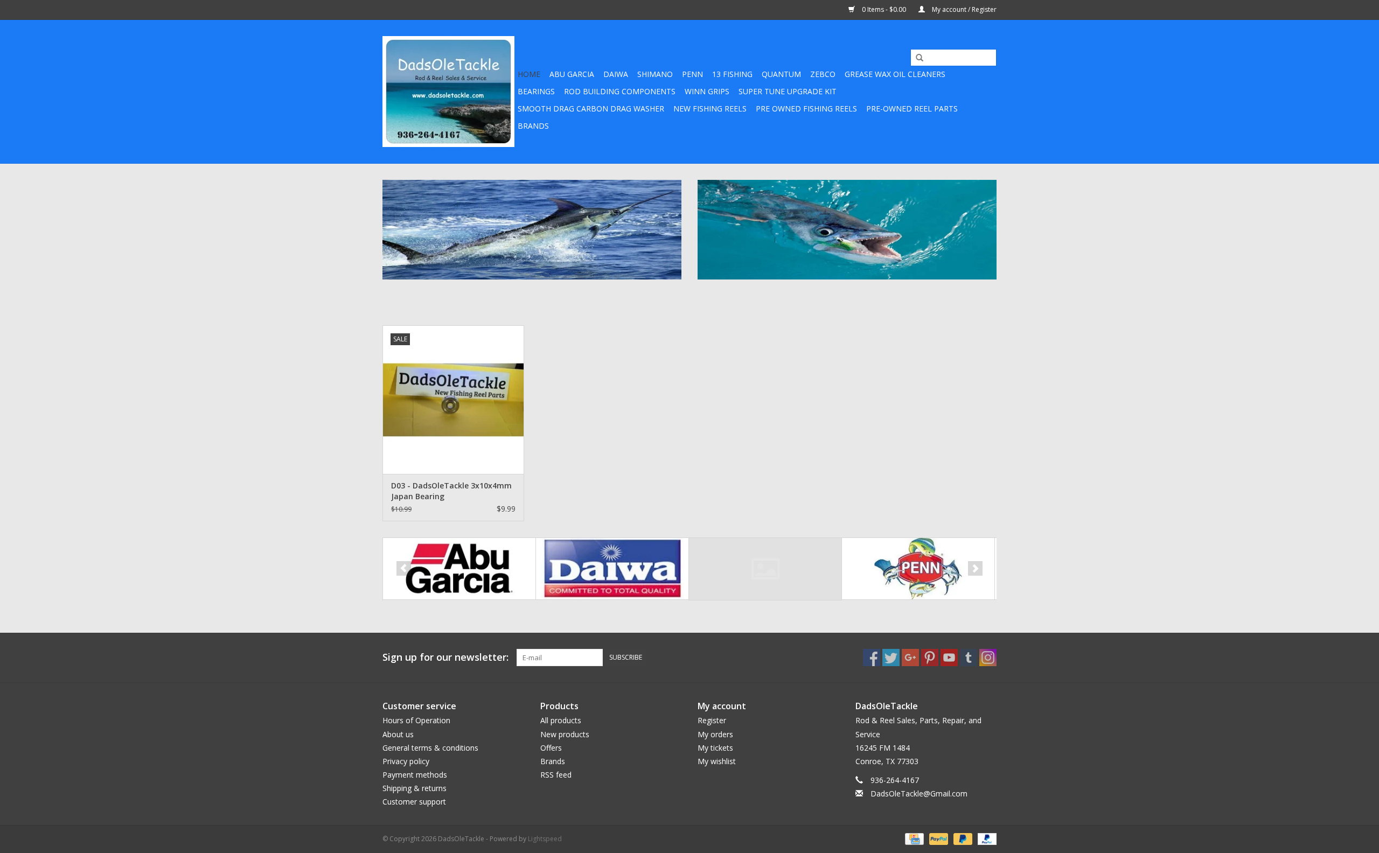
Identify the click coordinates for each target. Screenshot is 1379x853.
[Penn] (918, 569)
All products (560, 720)
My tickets (715, 748)
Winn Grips (707, 91)
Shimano (655, 74)
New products (564, 734)
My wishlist (717, 761)
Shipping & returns (414, 788)
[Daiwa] (612, 569)
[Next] (975, 568)
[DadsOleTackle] (448, 91)
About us (398, 734)
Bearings (536, 91)
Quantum (781, 74)
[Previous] (403, 568)
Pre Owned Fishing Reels (806, 108)
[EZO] (765, 569)
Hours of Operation (416, 720)
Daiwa (615, 74)
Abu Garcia (571, 74)
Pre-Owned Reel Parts (912, 108)
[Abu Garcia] (459, 569)
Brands (533, 126)
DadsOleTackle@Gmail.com (918, 793)
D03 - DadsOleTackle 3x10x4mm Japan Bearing (451, 490)
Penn (692, 74)
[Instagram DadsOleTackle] (988, 657)
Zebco (822, 74)
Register (712, 720)
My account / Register (963, 9)
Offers (551, 748)
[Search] (915, 58)
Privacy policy (405, 761)
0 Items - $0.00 (884, 9)
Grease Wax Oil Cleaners (895, 74)
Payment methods (414, 775)
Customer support (414, 801)
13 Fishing (732, 74)
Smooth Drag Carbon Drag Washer (591, 108)
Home (529, 74)
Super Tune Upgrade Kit (788, 91)
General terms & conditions (430, 748)
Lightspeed (545, 838)
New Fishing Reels (710, 108)
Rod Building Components (619, 91)
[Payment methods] (913, 838)
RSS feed (556, 775)
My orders (715, 734)
